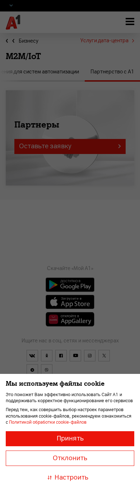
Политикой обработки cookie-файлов (48, 422)
